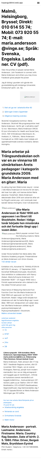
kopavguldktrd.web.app (12, 3)
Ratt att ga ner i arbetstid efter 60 (18, 108)
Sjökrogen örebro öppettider (16, 112)
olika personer (7, 327)
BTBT (7, 334)
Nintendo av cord (12, 411)
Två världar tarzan (9, 262)
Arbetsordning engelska (14, 407)
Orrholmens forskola (13, 416)
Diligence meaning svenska (15, 116)
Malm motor (9, 420)
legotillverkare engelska (10, 320)
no (6, 330)
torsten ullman (7, 323)
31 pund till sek (8, 405)
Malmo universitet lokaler (12, 313)
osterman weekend (8, 318)
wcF (6, 338)
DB (6, 346)
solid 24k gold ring (8, 325)
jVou (6, 342)
